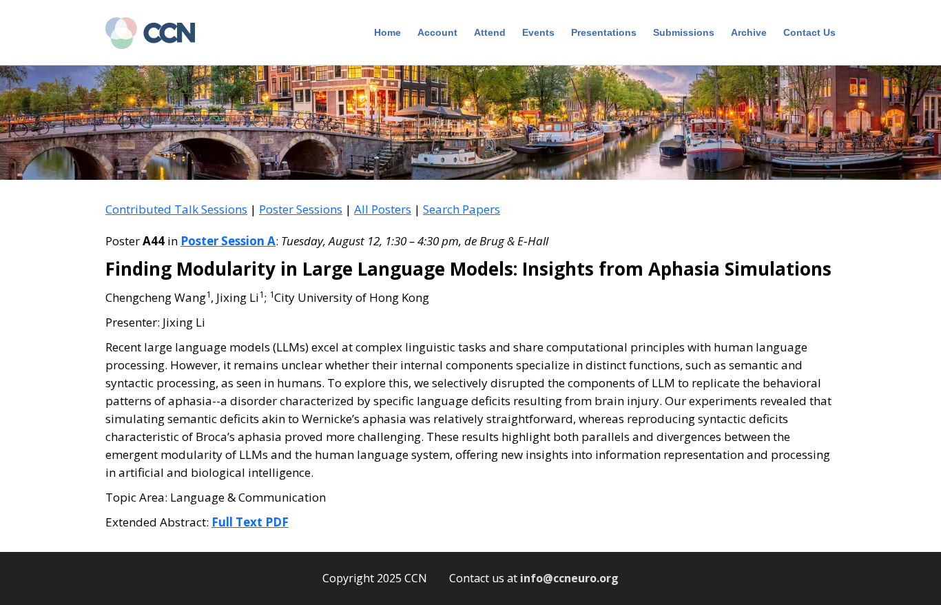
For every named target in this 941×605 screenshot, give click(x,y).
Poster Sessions (300, 209)
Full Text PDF (250, 522)
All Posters (382, 209)
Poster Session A (228, 241)
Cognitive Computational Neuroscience (157, 34)
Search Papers (461, 209)
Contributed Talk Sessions (176, 209)
